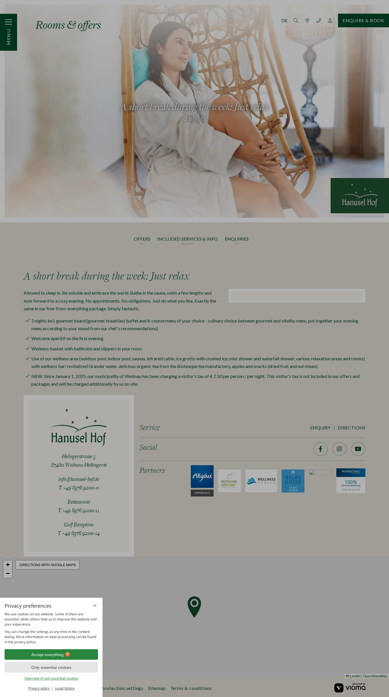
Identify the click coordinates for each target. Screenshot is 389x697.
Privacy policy (39, 688)
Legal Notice (65, 688)
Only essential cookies (51, 667)
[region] (51, 628)
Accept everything (47, 654)
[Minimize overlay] (95, 605)
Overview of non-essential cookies (51, 678)
